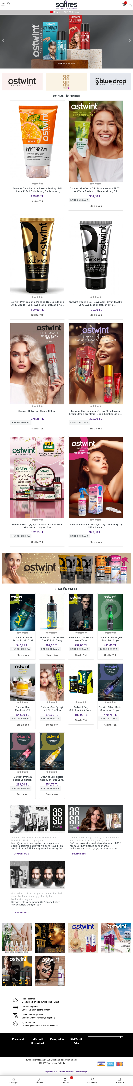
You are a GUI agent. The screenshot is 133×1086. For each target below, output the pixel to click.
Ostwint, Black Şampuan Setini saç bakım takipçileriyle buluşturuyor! (37, 896)
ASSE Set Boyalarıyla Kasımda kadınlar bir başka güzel (95, 839)
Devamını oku (21, 854)
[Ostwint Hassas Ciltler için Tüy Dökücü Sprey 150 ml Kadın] (96, 477)
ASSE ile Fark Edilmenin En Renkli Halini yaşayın (34, 839)
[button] (3, 41)
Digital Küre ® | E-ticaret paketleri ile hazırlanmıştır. (66, 1072)
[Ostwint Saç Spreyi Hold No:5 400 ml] (52, 682)
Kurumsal (18, 1039)
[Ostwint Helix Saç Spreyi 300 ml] (37, 363)
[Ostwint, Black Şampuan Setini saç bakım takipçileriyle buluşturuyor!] (37, 875)
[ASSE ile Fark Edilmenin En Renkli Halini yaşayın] (37, 819)
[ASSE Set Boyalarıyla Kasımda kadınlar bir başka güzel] (95, 819)
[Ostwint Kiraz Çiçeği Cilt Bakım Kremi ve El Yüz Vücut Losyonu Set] (37, 477)
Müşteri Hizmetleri (37, 1041)
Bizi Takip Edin (76, 1041)
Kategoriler (57, 1039)
